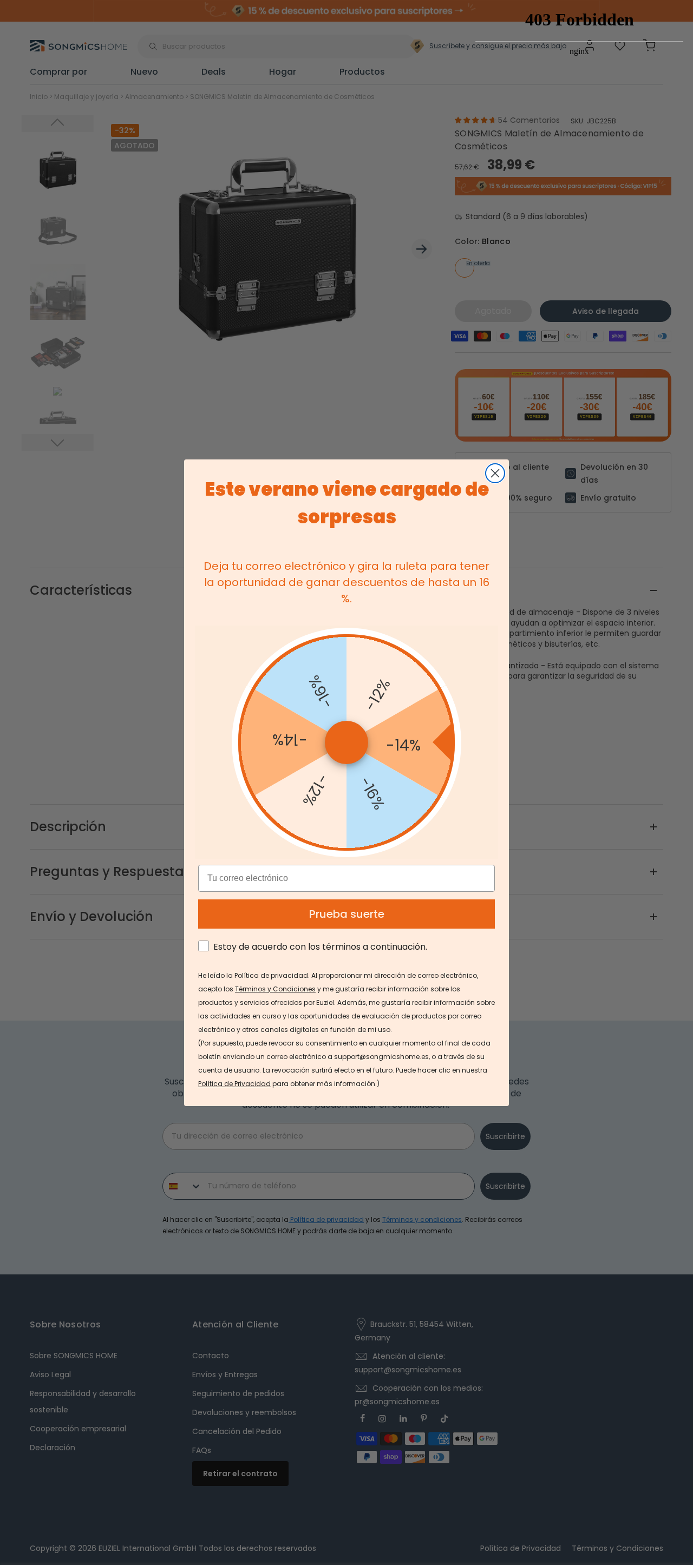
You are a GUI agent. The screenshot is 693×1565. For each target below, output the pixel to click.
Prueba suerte (346, 914)
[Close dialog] (495, 473)
